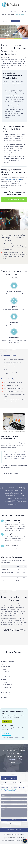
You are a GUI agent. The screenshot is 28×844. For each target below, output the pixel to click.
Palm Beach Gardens (11, 179)
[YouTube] (14, 790)
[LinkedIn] (8, 790)
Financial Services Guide (21, 831)
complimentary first (14, 759)
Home (4, 14)
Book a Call (6, 733)
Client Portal (13, 11)
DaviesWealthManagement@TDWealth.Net (13, 787)
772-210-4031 (5, 785)
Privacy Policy (4, 831)
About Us (11, 14)
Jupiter (20, 179)
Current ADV (12, 831)
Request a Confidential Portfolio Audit (14, 199)
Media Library (16, 18)
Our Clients (5, 18)
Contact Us (5, 21)
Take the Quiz (7, 721)
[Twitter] (5, 790)
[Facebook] (2, 790)
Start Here (15, 21)
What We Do (20, 14)
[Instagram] (11, 790)
